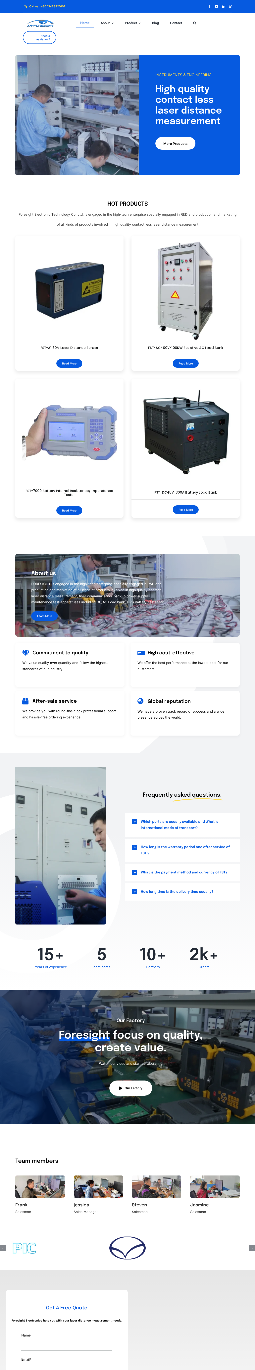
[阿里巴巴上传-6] (185, 381)
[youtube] (216, 6)
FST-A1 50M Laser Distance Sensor (69, 347)
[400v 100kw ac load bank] (185, 237)
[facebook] (209, 6)
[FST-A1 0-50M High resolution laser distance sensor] (69, 237)
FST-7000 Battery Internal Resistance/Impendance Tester (69, 492)
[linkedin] (223, 6)
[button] (195, 23)
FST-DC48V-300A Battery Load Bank (185, 492)
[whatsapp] (230, 6)
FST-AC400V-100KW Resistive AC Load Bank (185, 347)
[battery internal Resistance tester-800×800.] (69, 380)
